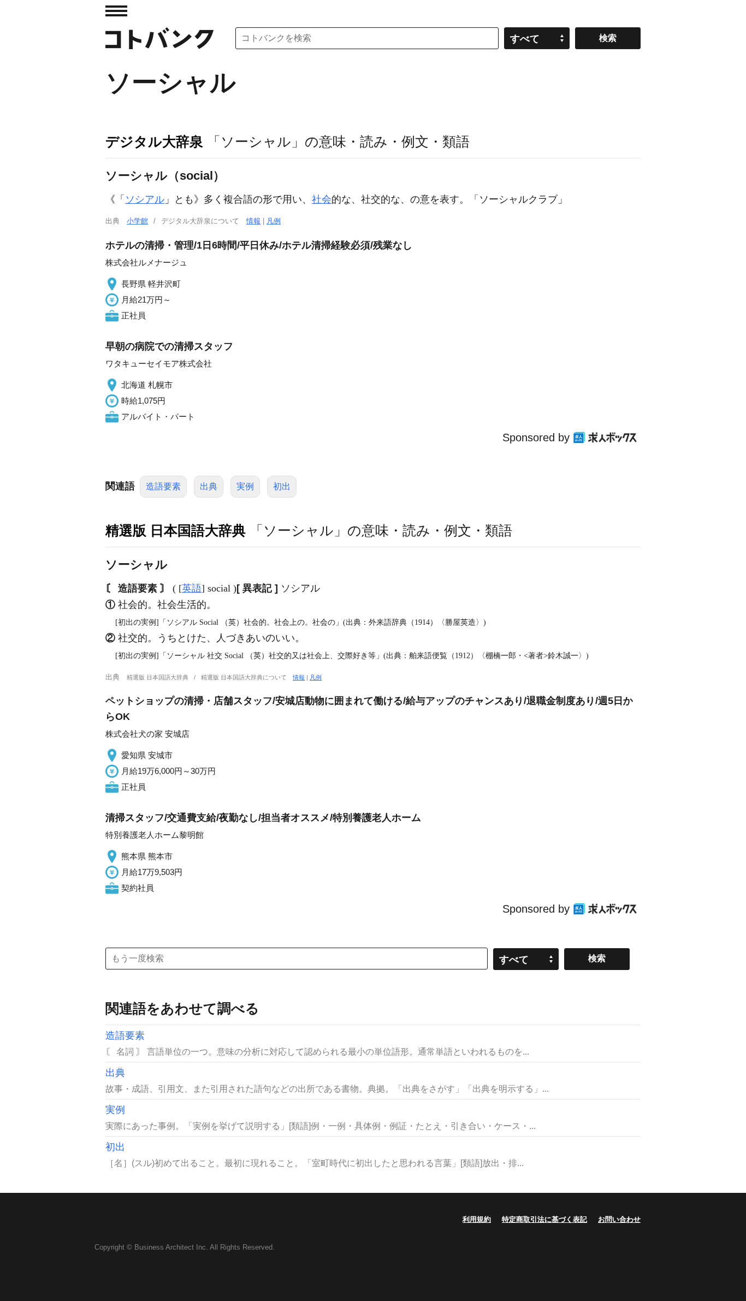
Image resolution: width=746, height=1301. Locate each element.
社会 (321, 199)
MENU (116, 11)
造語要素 (163, 486)
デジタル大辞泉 (154, 141)
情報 (253, 221)
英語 (192, 588)
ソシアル (144, 199)
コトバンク (159, 38)
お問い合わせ (619, 1219)
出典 (208, 486)
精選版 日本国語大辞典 (175, 530)
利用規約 (477, 1219)
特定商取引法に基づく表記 (544, 1219)
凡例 (274, 221)
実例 (245, 486)
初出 (282, 486)
